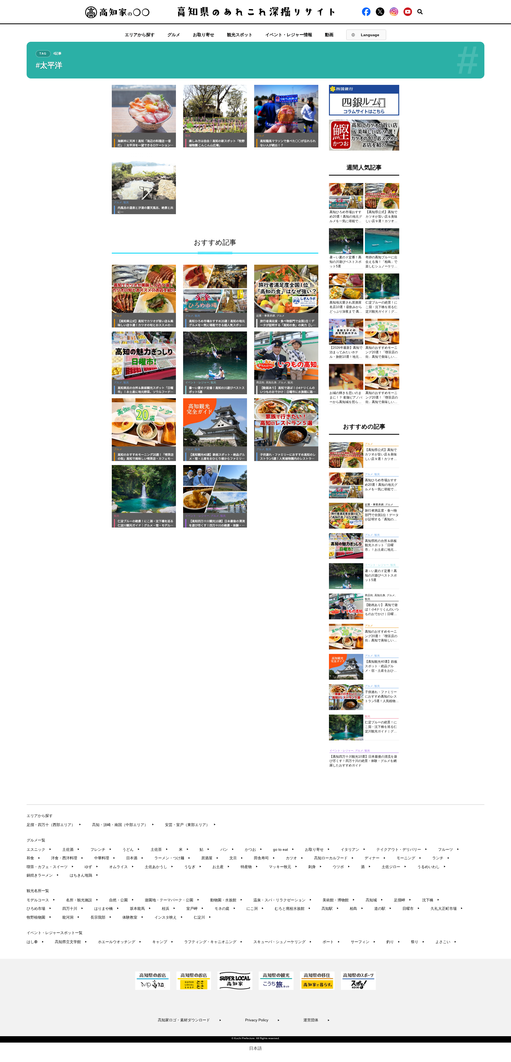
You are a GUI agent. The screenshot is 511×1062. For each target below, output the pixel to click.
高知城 (374, 900)
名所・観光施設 (82, 900)
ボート (331, 942)
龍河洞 (71, 917)
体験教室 (132, 917)
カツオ (294, 858)
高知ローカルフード (334, 858)
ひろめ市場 (39, 908)
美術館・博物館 (339, 900)
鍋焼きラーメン (43, 875)
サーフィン (363, 942)
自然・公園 (121, 900)
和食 (33, 858)
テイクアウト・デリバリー (401, 849)
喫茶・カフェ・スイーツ (50, 867)
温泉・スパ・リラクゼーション (282, 900)
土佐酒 (71, 849)
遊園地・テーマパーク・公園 (172, 900)
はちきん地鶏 (84, 875)
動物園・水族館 (226, 900)
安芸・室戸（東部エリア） (190, 825)
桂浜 (168, 908)
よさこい (445, 942)
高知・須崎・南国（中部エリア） (123, 825)
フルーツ (448, 849)
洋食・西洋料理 (67, 858)
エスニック (39, 849)
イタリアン (353, 849)
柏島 (356, 908)
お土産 (221, 867)
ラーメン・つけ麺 (172, 858)
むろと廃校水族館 (293, 908)
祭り (418, 942)
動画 (329, 34)
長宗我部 (101, 917)
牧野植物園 (39, 917)
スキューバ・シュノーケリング (282, 942)
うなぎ (192, 867)
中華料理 (104, 858)
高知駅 (330, 908)
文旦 (236, 858)
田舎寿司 (264, 858)
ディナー (375, 858)
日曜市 (411, 908)
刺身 (315, 867)
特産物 (249, 867)
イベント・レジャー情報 (288, 34)
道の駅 (383, 908)
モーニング (409, 858)
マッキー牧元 (283, 867)
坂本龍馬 (140, 908)
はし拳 (35, 942)
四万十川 (72, 908)
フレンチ (101, 849)
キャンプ (162, 942)
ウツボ (341, 867)
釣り (393, 942)
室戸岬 (195, 908)
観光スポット (240, 34)
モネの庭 (225, 908)
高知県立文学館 (71, 942)
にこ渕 (255, 908)
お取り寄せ (203, 34)
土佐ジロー (394, 867)
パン (227, 849)
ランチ (441, 858)
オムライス (121, 867)
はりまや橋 (106, 908)
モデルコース (41, 900)
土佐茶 (159, 849)
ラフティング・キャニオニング (213, 942)
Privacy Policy (262, 1020)
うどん (131, 849)
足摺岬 (402, 900)
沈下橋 (430, 900)
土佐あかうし (159, 867)
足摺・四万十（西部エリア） (54, 825)
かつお (253, 849)
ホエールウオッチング (119, 942)
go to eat (283, 849)
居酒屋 (210, 858)
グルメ (173, 34)
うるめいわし (431, 867)
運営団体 (316, 1020)
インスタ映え (168, 917)
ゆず (91, 867)
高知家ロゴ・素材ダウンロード (189, 1020)
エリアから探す (140, 34)
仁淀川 (202, 917)
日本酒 (134, 858)
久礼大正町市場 (447, 908)
